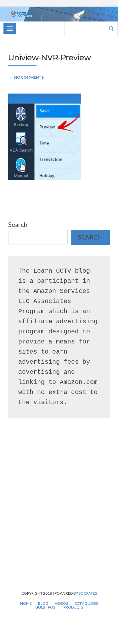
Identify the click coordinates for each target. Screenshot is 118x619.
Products (73, 607)
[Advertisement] (59, 513)
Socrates (88, 593)
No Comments (29, 77)
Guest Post (46, 607)
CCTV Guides (86, 603)
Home (26, 603)
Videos (61, 603)
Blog (43, 603)
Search (17, 224)
